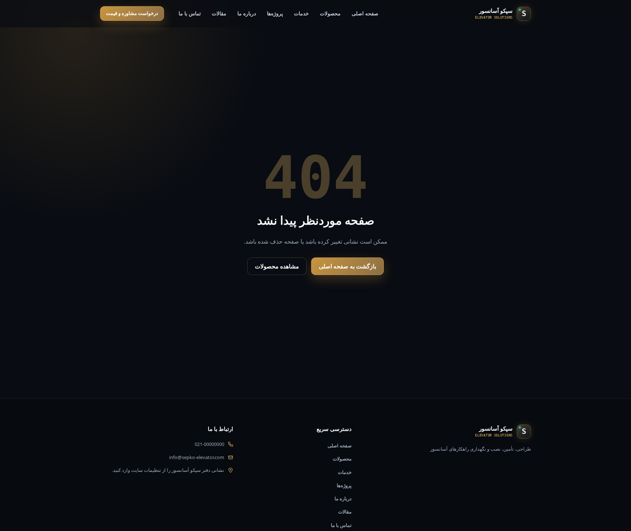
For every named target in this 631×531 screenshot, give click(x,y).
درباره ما (246, 13)
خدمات (301, 13)
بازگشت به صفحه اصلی (347, 266)
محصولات (330, 13)
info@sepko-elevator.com (196, 457)
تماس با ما (190, 13)
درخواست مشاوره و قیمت (132, 13)
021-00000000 (209, 444)
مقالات (219, 13)
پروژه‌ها (275, 13)
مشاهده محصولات (277, 266)
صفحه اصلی (365, 13)
